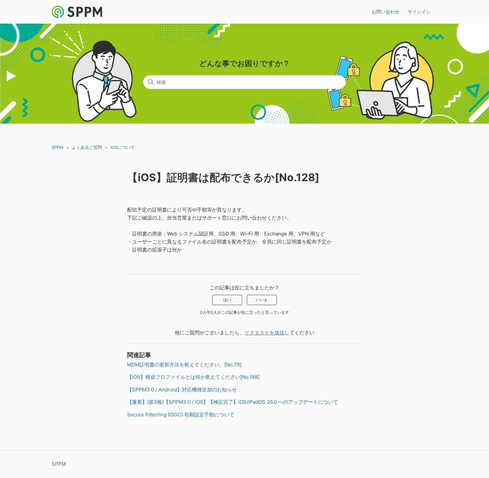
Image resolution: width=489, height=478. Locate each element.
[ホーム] (77, 12)
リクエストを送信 (264, 332)
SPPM (58, 147)
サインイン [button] (419, 11)
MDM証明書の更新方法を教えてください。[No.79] (184, 364)
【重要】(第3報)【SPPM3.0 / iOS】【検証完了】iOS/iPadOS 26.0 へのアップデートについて (232, 402)
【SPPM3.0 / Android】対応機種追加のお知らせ (182, 389)
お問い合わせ (386, 11)
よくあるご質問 (87, 147)
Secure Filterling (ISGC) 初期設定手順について (180, 414)
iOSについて (122, 147)
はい (227, 299)
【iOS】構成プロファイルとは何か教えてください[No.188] (193, 377)
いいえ (262, 299)
